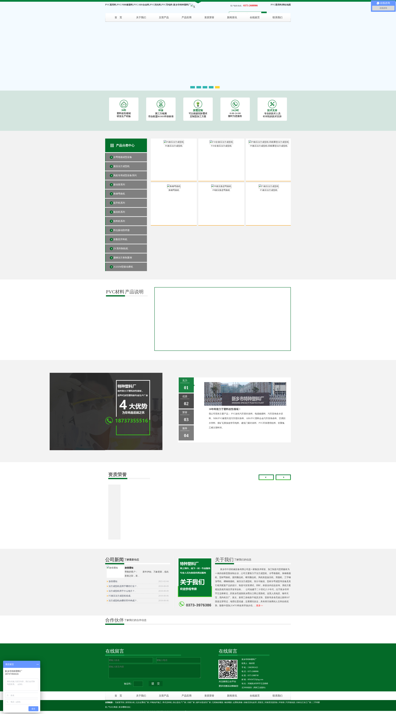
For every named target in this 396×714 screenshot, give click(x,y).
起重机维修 (237, 702)
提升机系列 (119, 203)
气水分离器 (113, 707)
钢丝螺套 (228, 702)
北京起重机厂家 (142, 702)
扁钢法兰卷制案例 (122, 257)
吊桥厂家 (191, 702)
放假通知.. (139, 581)
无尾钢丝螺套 (217, 702)
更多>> (259, 605)
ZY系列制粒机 (120, 248)
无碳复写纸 (119, 702)
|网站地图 (286, 5)
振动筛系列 (119, 184)
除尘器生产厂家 (179, 702)
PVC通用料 (276, 5)
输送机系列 (119, 212)
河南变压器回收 (271, 702)
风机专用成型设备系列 (125, 175)
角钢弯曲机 (119, 193)
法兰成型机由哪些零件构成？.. (139, 600)
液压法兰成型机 (121, 166)
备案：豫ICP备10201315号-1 (176, 712)
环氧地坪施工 (155, 702)
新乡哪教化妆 (124, 707)
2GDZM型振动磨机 (123, 267)
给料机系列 (119, 221)
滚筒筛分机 (130, 702)
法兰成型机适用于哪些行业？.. (139, 586)
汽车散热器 (290, 702)
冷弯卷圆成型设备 (122, 157)
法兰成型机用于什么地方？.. (139, 591)
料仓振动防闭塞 (121, 230)
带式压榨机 (167, 702)
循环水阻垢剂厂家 (203, 702)
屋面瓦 (260, 702)
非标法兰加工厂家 (303, 702)
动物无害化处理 (250, 702)
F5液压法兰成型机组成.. (139, 596)
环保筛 (281, 702)
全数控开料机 (120, 239)
